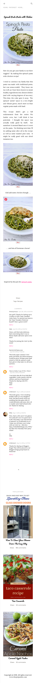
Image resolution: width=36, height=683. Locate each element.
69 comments (21, 605)
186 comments (21, 548)
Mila (10, 413)
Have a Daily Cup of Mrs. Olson (20, 371)
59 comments (21, 662)
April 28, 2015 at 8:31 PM (25, 311)
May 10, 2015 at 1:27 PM (23, 443)
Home (5, 7)
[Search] (31, 3)
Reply (11, 325)
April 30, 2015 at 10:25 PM (17, 372)
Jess (10, 329)
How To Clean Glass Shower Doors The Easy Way (18, 541)
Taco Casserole (18, 601)
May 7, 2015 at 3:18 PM (19, 413)
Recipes (20, 301)
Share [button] (18, 298)
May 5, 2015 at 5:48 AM (23, 392)
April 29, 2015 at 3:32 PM (20, 329)
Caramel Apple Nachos (18, 658)
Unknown (12, 392)
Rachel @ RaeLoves (16, 350)
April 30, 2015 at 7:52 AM (17, 352)
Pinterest (13, 7)
